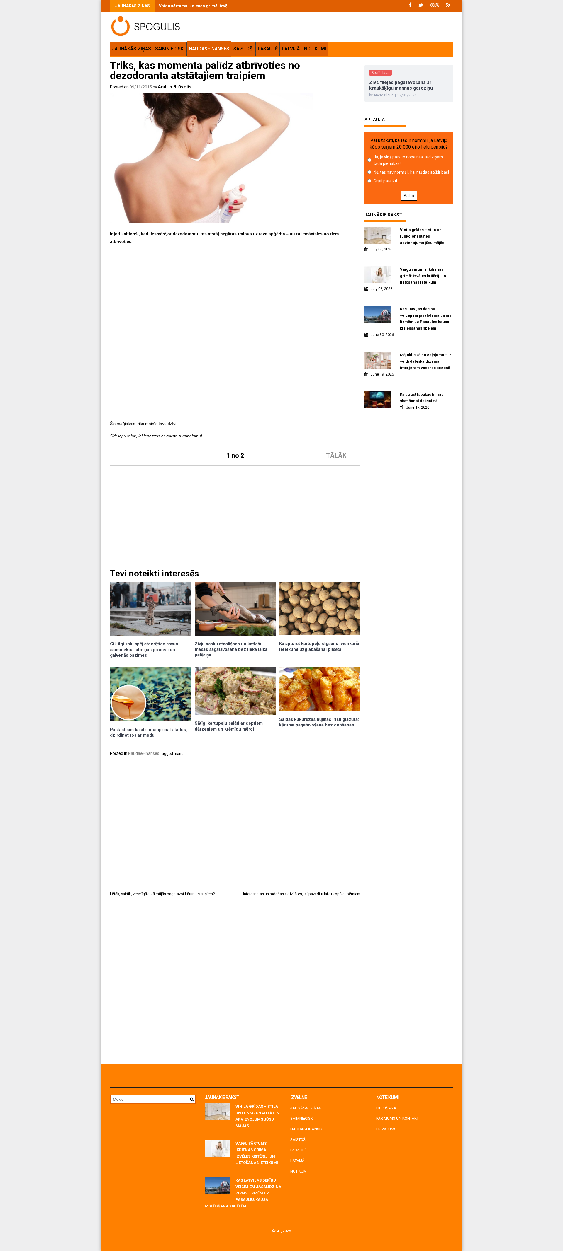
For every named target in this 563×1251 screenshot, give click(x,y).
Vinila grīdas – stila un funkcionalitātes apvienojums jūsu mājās (422, 236)
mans (178, 753)
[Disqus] (235, 982)
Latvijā (291, 49)
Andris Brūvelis (174, 87)
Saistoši (243, 49)
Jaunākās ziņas (131, 49)
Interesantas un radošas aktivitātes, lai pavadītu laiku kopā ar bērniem (301, 894)
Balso (409, 195)
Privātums (386, 1129)
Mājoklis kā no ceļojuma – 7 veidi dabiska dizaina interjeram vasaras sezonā (425, 361)
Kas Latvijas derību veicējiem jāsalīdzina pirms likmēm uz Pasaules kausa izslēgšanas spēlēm (425, 318)
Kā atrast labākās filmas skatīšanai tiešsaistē (421, 397)
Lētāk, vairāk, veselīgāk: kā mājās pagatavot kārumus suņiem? (162, 894)
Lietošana (386, 1108)
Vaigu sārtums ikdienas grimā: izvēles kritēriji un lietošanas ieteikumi (226, 6)
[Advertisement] (235, 291)
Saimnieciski (170, 49)
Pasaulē (268, 49)
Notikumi (315, 49)
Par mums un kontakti (398, 1118)
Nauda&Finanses (209, 49)
